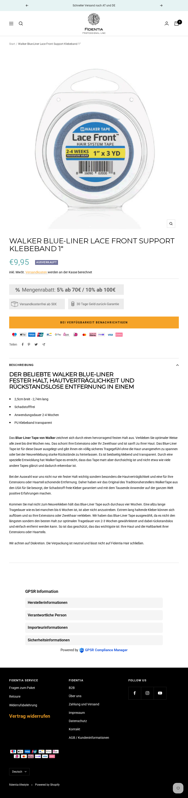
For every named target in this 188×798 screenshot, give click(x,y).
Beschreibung (21, 365)
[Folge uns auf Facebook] (134, 693)
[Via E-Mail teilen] (43, 344)
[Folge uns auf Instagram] (147, 693)
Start (12, 44)
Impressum (77, 713)
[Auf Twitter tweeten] (36, 344)
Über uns (75, 696)
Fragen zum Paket (22, 688)
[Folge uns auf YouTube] (160, 693)
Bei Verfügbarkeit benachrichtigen (94, 322)
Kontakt (74, 729)
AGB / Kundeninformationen (89, 737)
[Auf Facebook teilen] (23, 344)
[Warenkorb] (176, 23)
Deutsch (17, 771)
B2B (72, 688)
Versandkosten (36, 272)
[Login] (167, 23)
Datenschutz (78, 721)
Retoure (14, 696)
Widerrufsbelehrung (23, 705)
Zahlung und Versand (84, 704)
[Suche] (21, 23)
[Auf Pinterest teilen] (29, 344)
